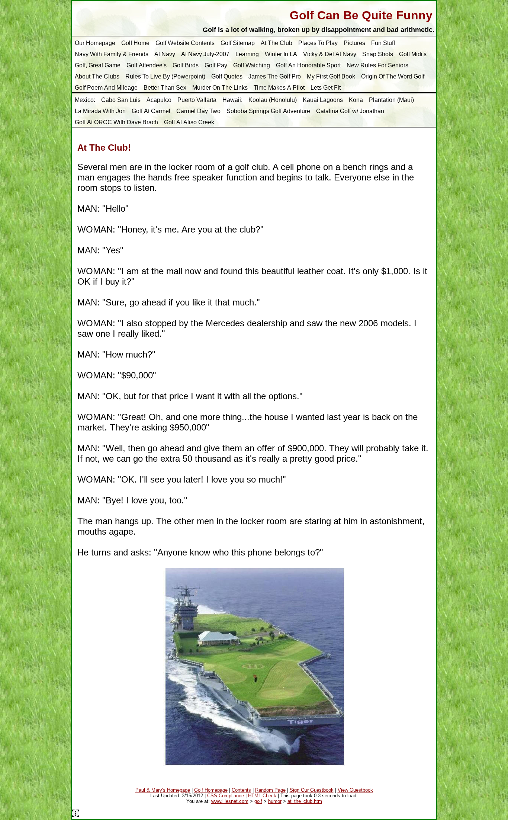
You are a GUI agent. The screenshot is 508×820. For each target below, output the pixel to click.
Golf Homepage (211, 790)
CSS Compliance (225, 795)
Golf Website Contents (185, 43)
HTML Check (262, 795)
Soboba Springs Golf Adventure (268, 111)
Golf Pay (216, 65)
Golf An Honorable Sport (308, 65)
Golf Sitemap (238, 43)
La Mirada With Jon (100, 111)
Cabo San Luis (121, 100)
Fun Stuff (383, 43)
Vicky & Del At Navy (329, 54)
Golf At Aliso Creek (189, 122)
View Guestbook (355, 790)
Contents (241, 790)
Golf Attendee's (146, 65)
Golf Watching (251, 65)
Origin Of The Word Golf (392, 76)
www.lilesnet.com (229, 801)
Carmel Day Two (198, 111)
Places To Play (318, 43)
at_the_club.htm (304, 801)
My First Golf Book (331, 76)
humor (275, 801)
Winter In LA (281, 54)
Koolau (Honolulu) (272, 100)
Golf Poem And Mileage (106, 87)
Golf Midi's (413, 54)
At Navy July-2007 (205, 54)
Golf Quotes (226, 76)
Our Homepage (95, 43)
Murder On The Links (220, 87)
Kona (356, 100)
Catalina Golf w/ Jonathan (350, 111)
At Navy (164, 54)
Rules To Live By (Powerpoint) (165, 76)
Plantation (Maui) (391, 100)
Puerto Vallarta (196, 100)
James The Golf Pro (274, 76)
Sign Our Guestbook (312, 790)
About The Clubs (97, 76)
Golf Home (135, 43)
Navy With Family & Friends (111, 54)
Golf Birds (186, 65)
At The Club (276, 43)
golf (258, 801)
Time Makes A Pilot (279, 87)
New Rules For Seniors (377, 65)
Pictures (354, 43)
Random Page (270, 790)
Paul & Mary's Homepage (162, 790)
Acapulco (159, 100)
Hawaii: (232, 100)
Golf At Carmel (151, 111)
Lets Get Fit (326, 87)
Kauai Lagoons (323, 100)
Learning (247, 54)
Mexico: (85, 100)
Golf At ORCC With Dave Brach (116, 122)
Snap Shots (377, 54)
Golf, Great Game (97, 65)
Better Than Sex (165, 87)
